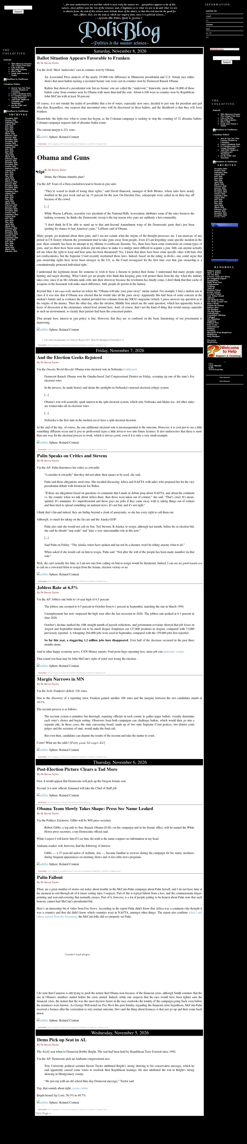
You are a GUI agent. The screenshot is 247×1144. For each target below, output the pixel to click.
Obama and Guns (63, 157)
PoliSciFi (7, 59)
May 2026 (9, 129)
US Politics (64, 144)
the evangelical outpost (216, 278)
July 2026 (9, 125)
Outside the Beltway (215, 305)
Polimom (211, 328)
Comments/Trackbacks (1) (79, 144)
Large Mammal (215, 365)
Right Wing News (214, 282)
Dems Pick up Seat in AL (61, 1039)
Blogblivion (212, 334)
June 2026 (9, 127)
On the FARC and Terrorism (19, 106)
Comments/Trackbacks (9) (79, 345)
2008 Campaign (53, 144)
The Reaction (212, 309)
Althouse (211, 297)
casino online (80, 1088)
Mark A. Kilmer (214, 272)
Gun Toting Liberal (215, 295)
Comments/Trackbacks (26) (80, 1027)
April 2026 (9, 131)
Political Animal (214, 270)
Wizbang (211, 286)
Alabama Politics (66, 871)
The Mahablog (213, 319)
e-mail (208, 16)
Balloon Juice (213, 307)
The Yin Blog (213, 274)
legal (208, 28)
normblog (211, 330)
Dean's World (213, 303)
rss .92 (208, 33)
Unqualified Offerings (216, 315)
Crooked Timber (214, 294)
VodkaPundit (212, 313)
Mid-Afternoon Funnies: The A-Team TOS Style (21, 64)
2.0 (207, 37)
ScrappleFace (212, 280)
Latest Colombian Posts (21, 93)
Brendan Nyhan (214, 290)
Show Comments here (99, 144)
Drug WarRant (213, 336)
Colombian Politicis (12, 84)
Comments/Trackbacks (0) (79, 802)
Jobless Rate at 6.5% (57, 587)
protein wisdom (213, 292)
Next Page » (43, 1113)
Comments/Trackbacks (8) (79, 581)
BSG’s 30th (16, 71)
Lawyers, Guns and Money (218, 276)
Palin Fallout (50, 877)
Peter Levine (212, 324)
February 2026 (11, 135)
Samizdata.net (213, 326)
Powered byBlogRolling (212, 341)
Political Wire (213, 322)
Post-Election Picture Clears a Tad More (77, 769)
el (39, 171)
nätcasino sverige (174, 651)
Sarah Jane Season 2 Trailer (20, 74)
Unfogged (211, 317)
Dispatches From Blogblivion (219, 332)
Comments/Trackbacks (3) (79, 757)
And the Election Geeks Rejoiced (69, 357)
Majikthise (211, 320)
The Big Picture (213, 311)
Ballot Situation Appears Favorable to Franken (83, 57)
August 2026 (10, 124)
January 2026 (10, 137)
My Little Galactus (19, 69)
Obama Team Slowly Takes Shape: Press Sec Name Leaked (95, 808)
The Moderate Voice (215, 299)
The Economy (52, 673)
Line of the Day (17, 67)
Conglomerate (213, 284)
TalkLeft (210, 288)
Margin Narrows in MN (60, 678)
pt (43, 171)
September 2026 (11, 122)
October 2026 (10, 120)
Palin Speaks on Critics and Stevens (72, 455)
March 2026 (10, 133)
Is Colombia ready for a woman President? (21, 96)
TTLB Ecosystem (216, 369)
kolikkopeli (130, 369)
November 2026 (11, 118)
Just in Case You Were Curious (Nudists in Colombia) (20, 90)
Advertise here (217, 49)
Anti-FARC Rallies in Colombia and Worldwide (20, 101)
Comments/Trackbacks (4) (79, 1109)
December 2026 (11, 139)
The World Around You (217, 301)
